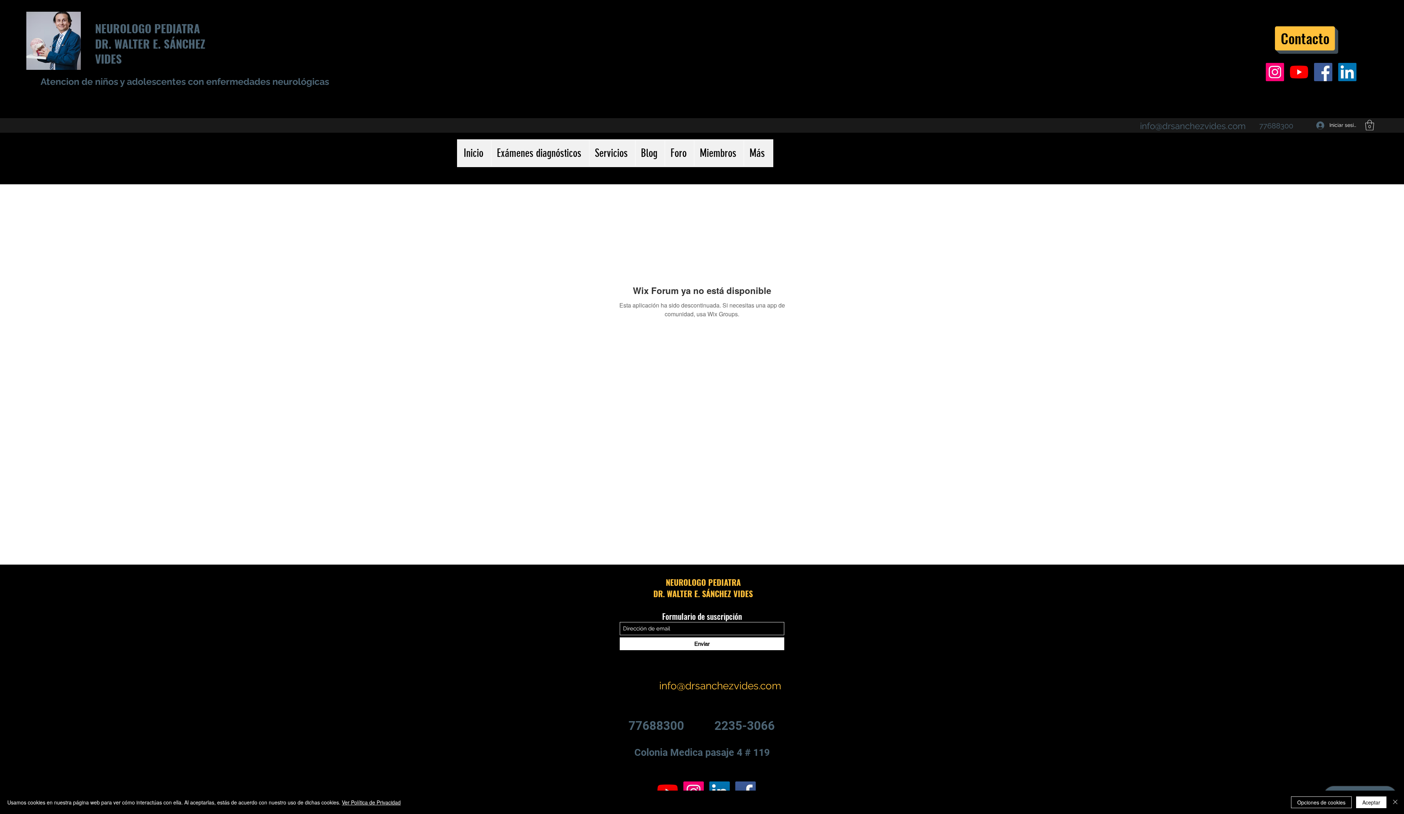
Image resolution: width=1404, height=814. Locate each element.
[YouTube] (1299, 72)
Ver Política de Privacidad (371, 802)
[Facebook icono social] (1323, 72)
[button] (1369, 125)
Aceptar (1371, 802)
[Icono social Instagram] (1275, 72)
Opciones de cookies (1321, 802)
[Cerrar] (1395, 802)
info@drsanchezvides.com (1193, 126)
